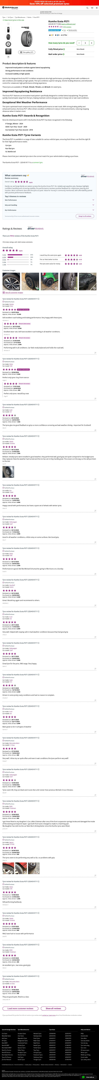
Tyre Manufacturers (23, 1029)
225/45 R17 (52, 1038)
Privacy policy (36, 1064)
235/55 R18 (68, 1036)
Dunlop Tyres (21, 1045)
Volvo (11, 364)
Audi (10, 410)
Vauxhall (12, 585)
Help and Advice (85, 1029)
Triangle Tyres (37, 1059)
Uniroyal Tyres (37, 1052)
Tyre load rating (85, 1045)
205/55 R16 (52, 1036)
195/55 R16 (52, 1052)
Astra (11, 587)
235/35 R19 (52, 1055)
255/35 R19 (52, 1043)
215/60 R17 (68, 1045)
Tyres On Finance (6, 1057)
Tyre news (83, 1048)
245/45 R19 (68, 1050)
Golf (11, 524)
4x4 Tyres (4, 1038)
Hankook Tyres (22, 1055)
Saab (11, 680)
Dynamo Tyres (22, 1048)
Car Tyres (4, 1033)
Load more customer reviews (20, 1008)
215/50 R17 (68, 1055)
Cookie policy (28, 1064)
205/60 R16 (68, 1052)
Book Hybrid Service (7, 1055)
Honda (11, 304)
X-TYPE (12, 844)
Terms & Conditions (18, 1064)
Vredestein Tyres (38, 1055)
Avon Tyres (21, 1036)
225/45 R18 (52, 1048)
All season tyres (85, 1050)
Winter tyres (84, 1052)
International (64, 1064)
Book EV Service (6, 1052)
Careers (70, 1064)
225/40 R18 (52, 1033)
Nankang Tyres (38, 1036)
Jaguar (11, 842)
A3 (11, 412)
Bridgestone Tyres (23, 1040)
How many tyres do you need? (61, 43)
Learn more (52, 1015)
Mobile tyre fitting (85, 1055)
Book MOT (5, 1043)
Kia (10, 490)
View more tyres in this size (14, 20)
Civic (11, 306)
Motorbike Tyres (6, 1036)
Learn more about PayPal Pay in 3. (53, 1076)
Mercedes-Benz (14, 743)
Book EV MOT (5, 1045)
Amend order (84, 1036)
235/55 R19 (52, 1057)
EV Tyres (4, 1040)
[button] (87, 8)
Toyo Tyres (36, 1050)
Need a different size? (68, 24)
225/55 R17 (68, 1033)
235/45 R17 (68, 1057)
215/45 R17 (68, 1040)
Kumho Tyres (21, 1059)
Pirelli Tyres (37, 1038)
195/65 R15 (68, 1038)
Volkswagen (13, 522)
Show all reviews (53, 1008)
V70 (11, 889)
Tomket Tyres (37, 1048)
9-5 (11, 682)
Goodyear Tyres (22, 1052)
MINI (10, 806)
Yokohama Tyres (38, 1057)
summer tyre (37, 162)
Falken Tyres (21, 1050)
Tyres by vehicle (85, 1040)
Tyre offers (84, 1038)
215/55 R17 (52, 1040)
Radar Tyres (37, 1040)
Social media (84, 1057)
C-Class (12, 745)
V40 (11, 366)
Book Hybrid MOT (6, 1048)
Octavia (12, 443)
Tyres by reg (84, 1043)
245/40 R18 (52, 1059)
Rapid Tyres (37, 1043)
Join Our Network (6, 1059)
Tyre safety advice (86, 1059)
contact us (45, 1015)
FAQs (82, 1033)
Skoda (11, 441)
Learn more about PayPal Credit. (36, 1076)
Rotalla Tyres (37, 1045)
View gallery (28, 52)
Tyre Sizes (52, 1029)
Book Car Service (6, 1050)
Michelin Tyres (37, 1033)
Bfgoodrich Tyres (22, 1038)
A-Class (12, 983)
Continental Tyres (22, 1043)
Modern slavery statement (47, 1064)
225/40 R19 (68, 1043)
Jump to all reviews (85, 216)
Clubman (13, 808)
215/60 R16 (68, 1059)
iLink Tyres (20, 1057)
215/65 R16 (68, 1048)
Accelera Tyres (22, 1033)
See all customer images (14, 293)
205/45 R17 (52, 1045)
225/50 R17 (52, 1050)
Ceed (11, 492)
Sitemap (57, 1064)
